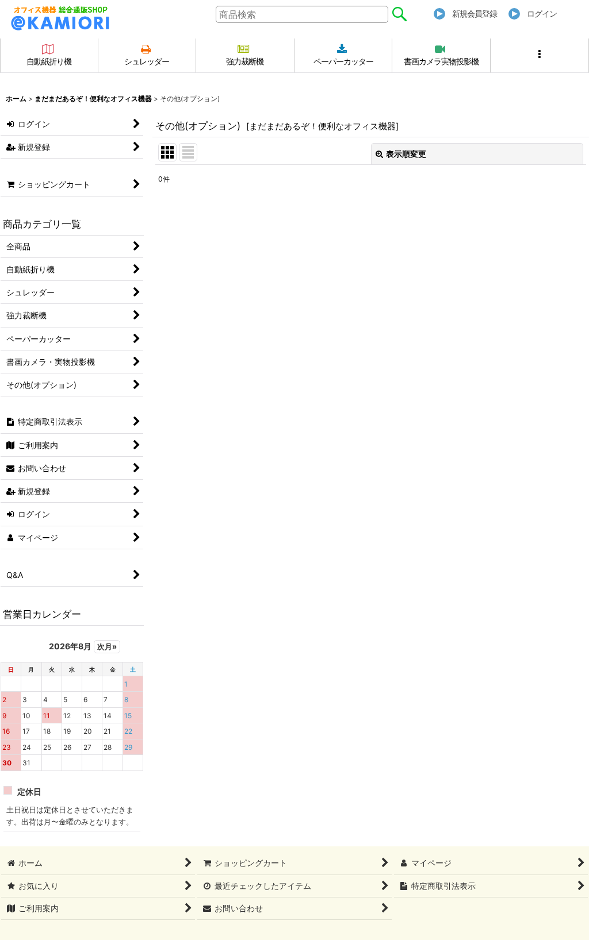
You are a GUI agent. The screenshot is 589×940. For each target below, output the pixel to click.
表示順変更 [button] (406, 154)
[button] (540, 55)
